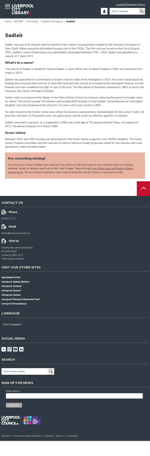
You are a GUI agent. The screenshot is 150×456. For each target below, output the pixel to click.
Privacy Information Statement (27, 435)
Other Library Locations (12, 258)
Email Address (13, 391)
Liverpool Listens (11, 294)
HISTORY (18, 21)
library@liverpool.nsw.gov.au (15, 233)
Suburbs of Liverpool (52, 21)
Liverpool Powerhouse (14, 303)
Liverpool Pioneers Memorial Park (20, 299)
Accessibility (71, 435)
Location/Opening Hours (130, 4)
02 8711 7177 (8, 218)
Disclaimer (6, 435)
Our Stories (32, 21)
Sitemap (59, 435)
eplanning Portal (10, 277)
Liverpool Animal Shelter (15, 281)
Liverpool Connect (11, 286)
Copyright (48, 435)
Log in (104, 11)
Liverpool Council (11, 290)
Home (8, 21)
